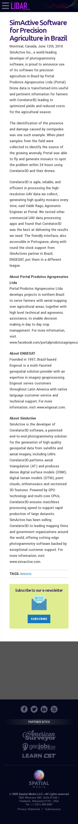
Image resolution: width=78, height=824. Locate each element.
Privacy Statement (28, 809)
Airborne (25, 574)
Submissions (53, 809)
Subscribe (39, 618)
